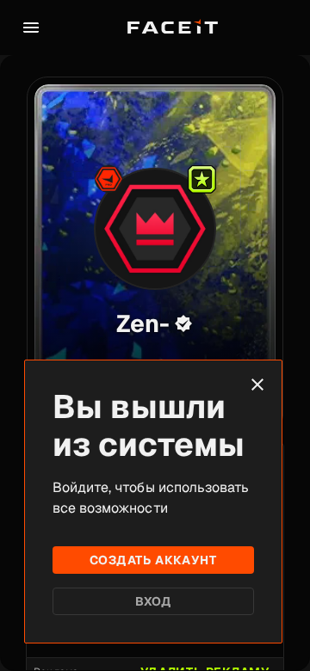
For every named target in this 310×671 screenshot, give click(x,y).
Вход (153, 601)
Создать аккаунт (153, 560)
